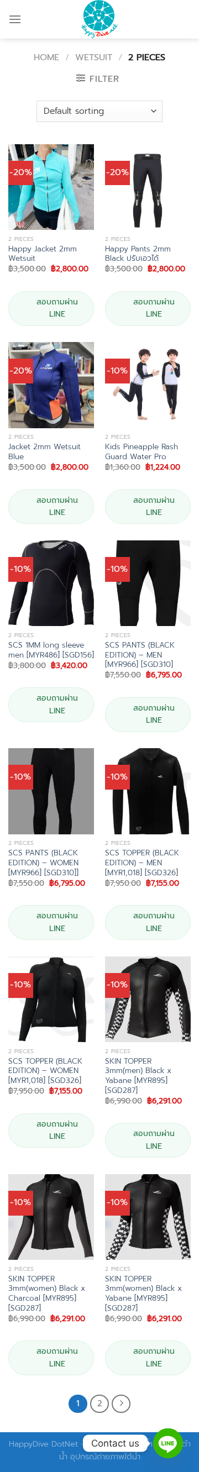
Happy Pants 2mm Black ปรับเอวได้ (138, 254)
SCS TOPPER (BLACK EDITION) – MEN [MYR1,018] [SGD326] (142, 862)
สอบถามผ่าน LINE (57, 308)
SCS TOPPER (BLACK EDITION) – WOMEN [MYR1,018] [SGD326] (45, 1071)
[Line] (168, 1443)
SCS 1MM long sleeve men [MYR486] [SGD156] (51, 650)
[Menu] (15, 19)
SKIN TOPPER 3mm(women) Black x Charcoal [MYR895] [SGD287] (46, 1293)
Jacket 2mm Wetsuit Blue (44, 451)
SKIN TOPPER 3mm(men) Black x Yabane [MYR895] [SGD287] (138, 1076)
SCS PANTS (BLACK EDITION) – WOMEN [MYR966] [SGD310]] (43, 862)
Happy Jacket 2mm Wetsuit (42, 254)
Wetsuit (93, 57)
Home (46, 57)
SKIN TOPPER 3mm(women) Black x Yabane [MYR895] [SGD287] (143, 1293)
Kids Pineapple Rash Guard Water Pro (141, 451)
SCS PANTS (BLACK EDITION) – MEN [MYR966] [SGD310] (140, 655)
